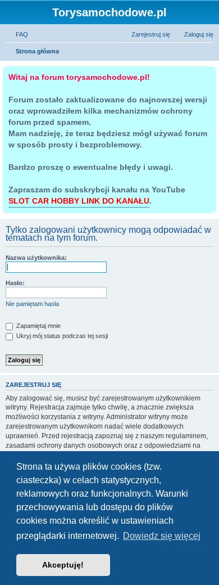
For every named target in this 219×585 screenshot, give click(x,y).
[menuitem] (17, 34)
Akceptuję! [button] (63, 564)
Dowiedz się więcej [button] (161, 536)
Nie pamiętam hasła (32, 303)
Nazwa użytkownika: (36, 257)
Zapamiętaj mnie (38, 325)
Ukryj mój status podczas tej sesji (61, 335)
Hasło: (15, 283)
